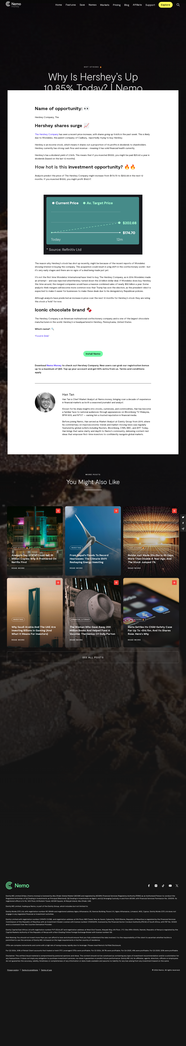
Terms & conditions (30, 970)
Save (82, 4)
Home (58, 4)
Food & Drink (42, 335)
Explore (165, 4)
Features (71, 4)
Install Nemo (93, 353)
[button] (106, 5)
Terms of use (46, 970)
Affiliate (137, 4)
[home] (30, 4)
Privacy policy (13, 970)
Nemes (92, 4)
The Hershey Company (46, 134)
